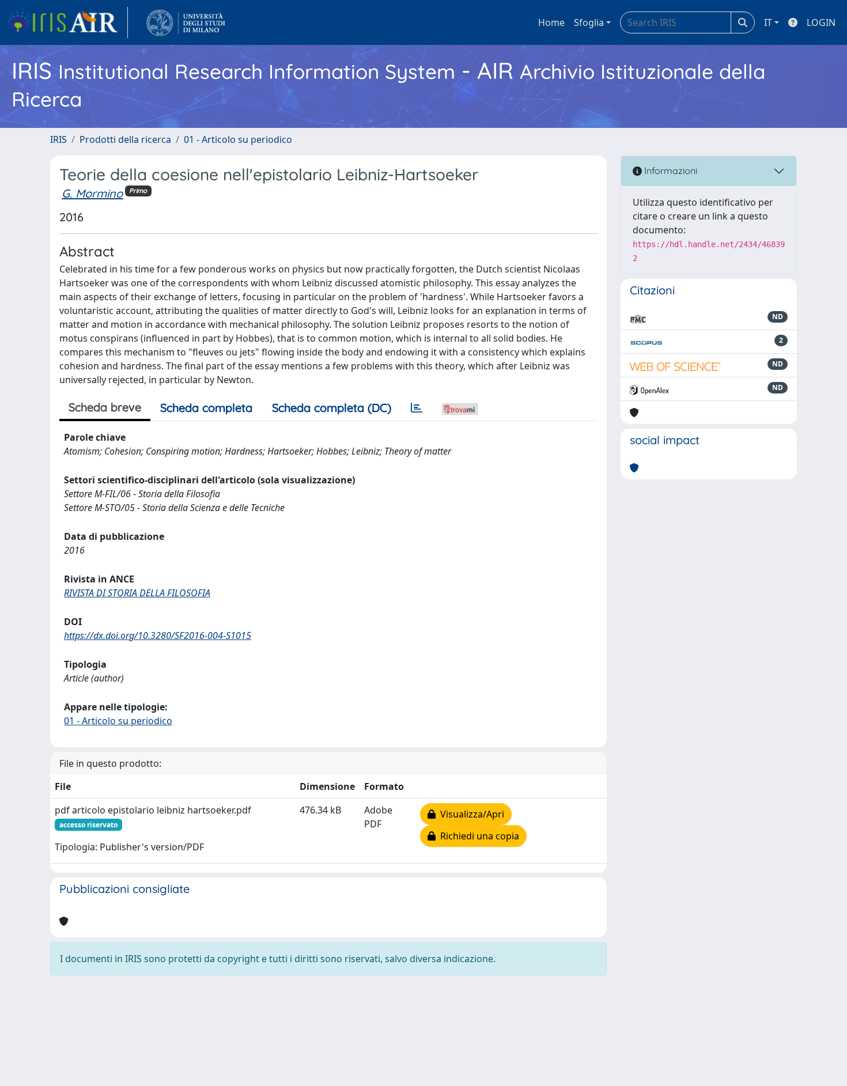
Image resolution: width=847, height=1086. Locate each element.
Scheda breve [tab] (105, 407)
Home (551, 22)
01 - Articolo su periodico (238, 139)
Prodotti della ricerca (125, 139)
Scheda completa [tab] (206, 407)
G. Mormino (92, 193)
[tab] (416, 408)
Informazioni (669, 170)
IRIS (58, 139)
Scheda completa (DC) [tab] (331, 407)
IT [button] (768, 22)
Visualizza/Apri (470, 814)
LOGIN (821, 22)
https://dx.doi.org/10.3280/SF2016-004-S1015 (157, 635)
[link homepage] (67, 22)
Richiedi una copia (477, 836)
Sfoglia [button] (589, 22)
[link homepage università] (186, 22)
